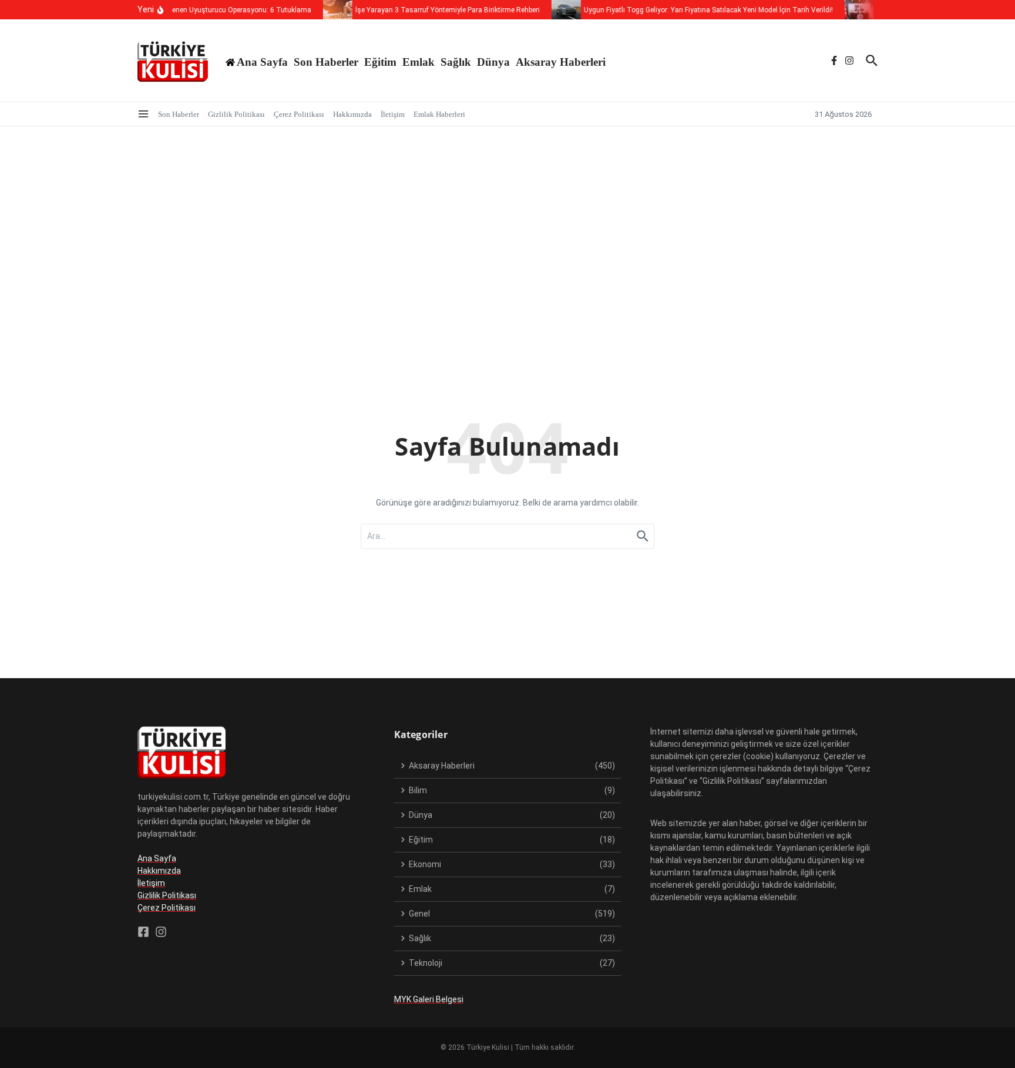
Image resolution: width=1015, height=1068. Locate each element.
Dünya (493, 62)
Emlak (418, 62)
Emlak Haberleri (439, 114)
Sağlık (456, 62)
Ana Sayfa (156, 858)
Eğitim (380, 62)
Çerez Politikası (299, 114)
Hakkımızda (352, 114)
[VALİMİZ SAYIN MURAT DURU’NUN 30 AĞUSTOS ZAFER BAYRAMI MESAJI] (852, 9)
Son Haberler (326, 62)
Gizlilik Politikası (236, 114)
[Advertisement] (507, 214)
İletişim (393, 114)
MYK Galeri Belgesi (428, 999)
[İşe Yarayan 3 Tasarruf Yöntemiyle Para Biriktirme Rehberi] (330, 9)
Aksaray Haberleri (561, 62)
